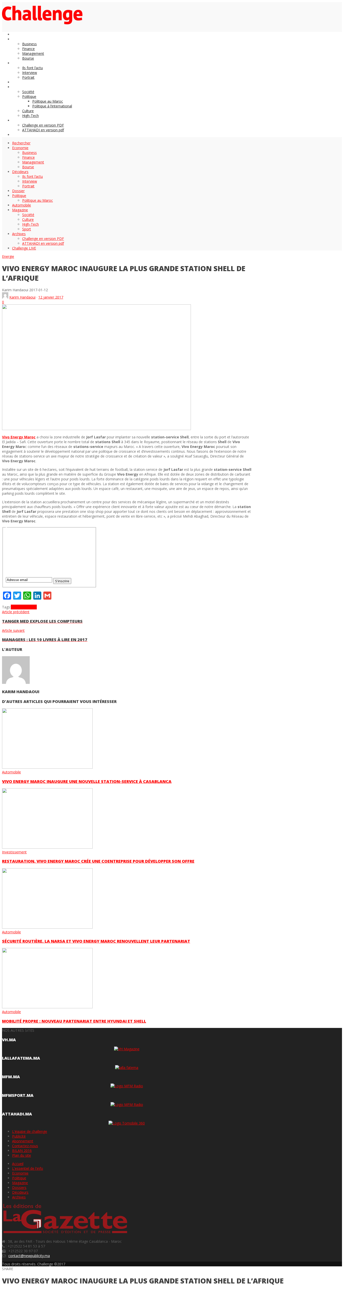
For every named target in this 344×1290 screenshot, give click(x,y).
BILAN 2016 (22, 1150)
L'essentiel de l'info (27, 1168)
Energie (8, 256)
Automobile (11, 772)
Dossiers (19, 1187)
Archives (19, 1197)
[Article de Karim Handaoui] (5, 297)
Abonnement (22, 1141)
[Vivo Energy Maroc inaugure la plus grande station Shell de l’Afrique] (96, 428)
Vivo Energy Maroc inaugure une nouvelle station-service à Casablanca (86, 781)
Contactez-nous (25, 1145)
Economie (20, 1173)
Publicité (19, 1136)
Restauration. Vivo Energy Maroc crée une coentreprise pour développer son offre (98, 861)
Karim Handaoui (22, 297)
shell (14, 607)
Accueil (17, 1163)
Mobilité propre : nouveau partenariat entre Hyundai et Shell (74, 1021)
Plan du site (21, 1155)
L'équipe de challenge (29, 1131)
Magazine (20, 1182)
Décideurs (20, 1192)
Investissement (14, 852)
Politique (19, 1178)
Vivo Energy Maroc (19, 437)
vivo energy (27, 607)
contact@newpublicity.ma (29, 1255)
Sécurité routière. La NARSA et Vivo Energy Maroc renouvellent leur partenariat (96, 941)
